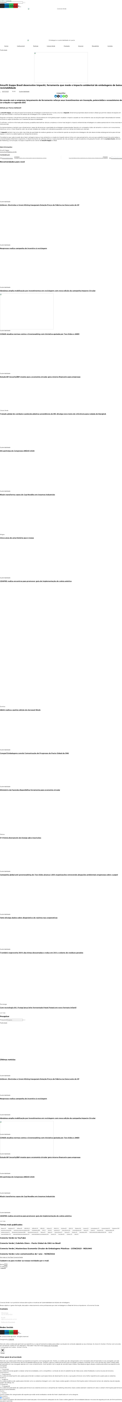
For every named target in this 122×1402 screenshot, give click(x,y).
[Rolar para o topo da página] (0, 1342)
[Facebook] (61, 96)
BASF (71, 1228)
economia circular (6, 1230)
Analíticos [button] (3, 1377)
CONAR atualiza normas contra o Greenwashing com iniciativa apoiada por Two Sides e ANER (39, 334)
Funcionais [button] (3, 1367)
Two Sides (61, 1234)
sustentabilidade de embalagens (21, 1234)
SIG (110, 1232)
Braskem (78, 1228)
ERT (44, 1230)
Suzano (53, 1234)
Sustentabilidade (24, 91)
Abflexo (19, 1228)
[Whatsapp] (63, 96)
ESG (50, 1230)
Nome (2, 1264)
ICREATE (11, 1339)
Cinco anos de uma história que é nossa (17, 538)
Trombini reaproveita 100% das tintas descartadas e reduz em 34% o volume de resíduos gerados (41, 953)
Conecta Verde (106, 1228)
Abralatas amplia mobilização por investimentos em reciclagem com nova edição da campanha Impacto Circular (48, 291)
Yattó (76, 1234)
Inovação (100, 1230)
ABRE (42, 1228)
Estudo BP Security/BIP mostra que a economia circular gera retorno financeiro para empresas (40, 377)
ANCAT (56, 1228)
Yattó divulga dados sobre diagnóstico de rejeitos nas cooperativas (28, 918)
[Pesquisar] (24, 2)
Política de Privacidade (8, 1322)
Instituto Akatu (110, 1230)
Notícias (35, 46)
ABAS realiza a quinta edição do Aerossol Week (20, 710)
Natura (43, 1232)
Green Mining (66, 1230)
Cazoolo (86, 1228)
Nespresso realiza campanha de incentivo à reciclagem (23, 248)
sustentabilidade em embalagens (40, 1234)
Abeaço (3, 1228)
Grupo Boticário (77, 1230)
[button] (2, 1013)
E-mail (2, 1266)
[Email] (66, 96)
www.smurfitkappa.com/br (8, 152)
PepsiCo (74, 1232)
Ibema (86, 1230)
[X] (58, 96)
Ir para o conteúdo (5, 1)
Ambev (49, 1228)
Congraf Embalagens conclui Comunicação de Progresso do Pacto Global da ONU (34, 753)
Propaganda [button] (4, 1384)
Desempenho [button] (4, 1372)
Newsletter (95, 46)
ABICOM (27, 1228)
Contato (110, 46)
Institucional (21, 46)
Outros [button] (2, 1391)
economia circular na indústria (22, 1230)
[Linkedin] (55, 96)
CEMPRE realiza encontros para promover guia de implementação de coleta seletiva (36, 581)
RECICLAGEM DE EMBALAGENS (97, 1232)
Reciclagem (83, 1232)
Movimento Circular (33, 1232)
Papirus (67, 1232)
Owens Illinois (58, 1232)
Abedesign (11, 1228)
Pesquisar (3, 2)
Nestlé (50, 1232)
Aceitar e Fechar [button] (22, 1347)
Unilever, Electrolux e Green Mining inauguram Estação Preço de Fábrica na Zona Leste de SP (39, 205)
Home (6, 46)
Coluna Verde (51, 46)
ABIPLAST (35, 1228)
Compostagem (95, 1228)
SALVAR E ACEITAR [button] (6, 1401)
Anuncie (80, 46)
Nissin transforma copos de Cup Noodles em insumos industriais (27, 495)
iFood (93, 1230)
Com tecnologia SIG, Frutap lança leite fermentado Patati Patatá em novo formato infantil (38, 1008)
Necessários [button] (4, 1396)
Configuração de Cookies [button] (8, 1347)
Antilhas (64, 1228)
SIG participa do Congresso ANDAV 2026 (17, 451)
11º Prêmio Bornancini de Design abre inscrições (20, 838)
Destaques (115, 1228)
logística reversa (5, 1232)
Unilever (69, 1234)
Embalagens (36, 1230)
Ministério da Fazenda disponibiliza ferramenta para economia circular (30, 790)
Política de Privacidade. (51, 1345)
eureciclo (57, 1230)
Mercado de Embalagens (18, 1232)
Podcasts (67, 46)
